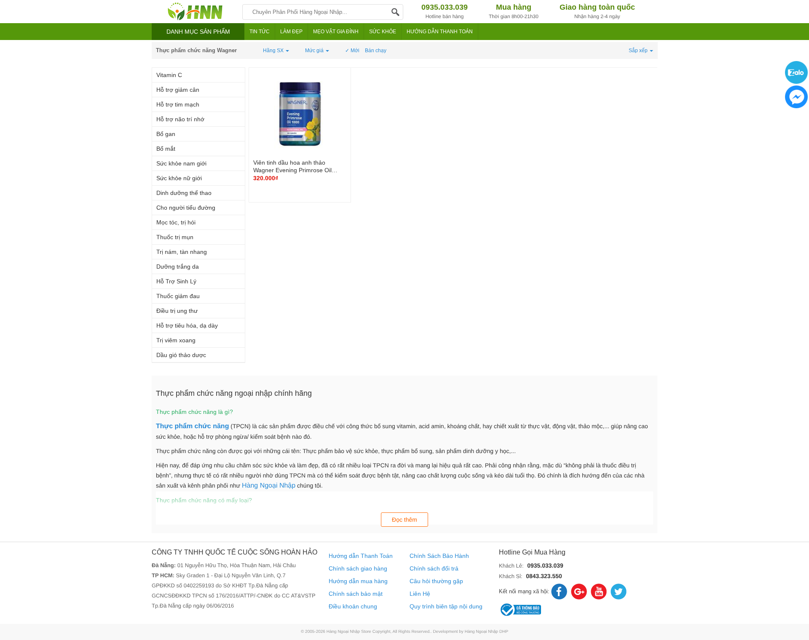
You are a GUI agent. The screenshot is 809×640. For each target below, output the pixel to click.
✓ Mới (352, 50)
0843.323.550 (544, 576)
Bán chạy (375, 50)
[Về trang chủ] (195, 11)
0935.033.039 (545, 565)
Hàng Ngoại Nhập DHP (486, 631)
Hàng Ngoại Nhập (268, 485)
